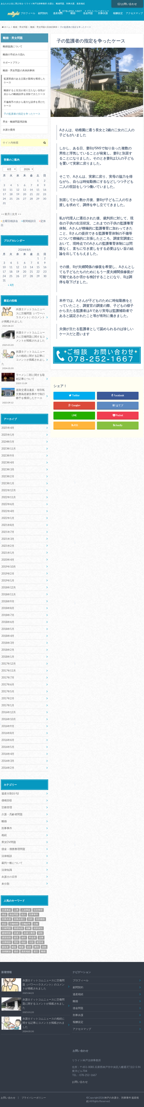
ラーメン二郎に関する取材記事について (30, 379)
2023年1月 (8, 483)
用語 (16, 942)
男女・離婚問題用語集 (15, 121)
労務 (36, 923)
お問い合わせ (129, 3)
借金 (4, 914)
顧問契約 (43, 13)
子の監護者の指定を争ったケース (22, 113)
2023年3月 (8, 469)
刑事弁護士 (19, 919)
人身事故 (25, 909)
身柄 (44, 946)
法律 (41, 937)
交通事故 (6, 909)
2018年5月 (8, 628)
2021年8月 (8, 524)
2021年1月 (8, 552)
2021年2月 (8, 545)
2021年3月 (8, 538)
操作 (23, 937)
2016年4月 (8, 753)
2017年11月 (9, 670)
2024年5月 (8, 441)
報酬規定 (118, 13)
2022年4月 (8, 511)
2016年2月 (8, 767)
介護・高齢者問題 (12, 814)
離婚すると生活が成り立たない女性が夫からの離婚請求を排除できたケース (24, 92)
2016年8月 (8, 733)
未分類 (5, 883)
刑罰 (30, 919)
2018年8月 (8, 608)
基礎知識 (18, 928)
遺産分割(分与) (10, 793)
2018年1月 (8, 656)
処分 (23, 914)
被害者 (40, 942)
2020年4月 (8, 559)
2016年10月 (9, 719)
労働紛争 (25, 923)
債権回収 (7, 800)
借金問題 (88, 13)
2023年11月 (9, 448)
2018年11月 (9, 594)
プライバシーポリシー (34, 1097)
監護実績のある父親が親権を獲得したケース (24, 80)
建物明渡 (6, 933)
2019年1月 (8, 580)
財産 (29, 946)
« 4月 (11, 285)
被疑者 (5, 946)
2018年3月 (8, 642)
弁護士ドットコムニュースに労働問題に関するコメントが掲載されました (23, 338)
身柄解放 (6, 951)
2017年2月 (8, 698)
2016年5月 (8, 746)
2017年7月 (8, 677)
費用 (36, 946)
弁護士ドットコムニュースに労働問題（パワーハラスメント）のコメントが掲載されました (23, 317)
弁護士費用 (9, 129)
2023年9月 (8, 455)
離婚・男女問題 (20, 27)
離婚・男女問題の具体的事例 (43, 27)
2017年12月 (9, 663)
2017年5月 (8, 691)
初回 (4, 923)
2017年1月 (8, 705)
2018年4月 (8, 635)
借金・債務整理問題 (13, 849)
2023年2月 (8, 476)
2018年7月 (8, 615)
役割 (40, 933)
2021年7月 (8, 531)
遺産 (16, 951)
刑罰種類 (40, 919)
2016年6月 (8, 740)
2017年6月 (8, 684)
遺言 (36, 951)
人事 (16, 909)
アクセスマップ (134, 13)
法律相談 (7, 855)
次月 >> (16, 214)
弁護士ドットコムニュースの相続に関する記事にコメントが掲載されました (23, 359)
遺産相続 (58, 13)
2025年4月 (8, 427)
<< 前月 (5, 214)
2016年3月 (8, 760)
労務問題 (6, 928)
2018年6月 (8, 621)
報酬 (28, 928)
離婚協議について (12, 46)
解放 (14, 946)
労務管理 (7, 807)
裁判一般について (12, 862)
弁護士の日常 (9, 876)
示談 (31, 942)
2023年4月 (8, 462)
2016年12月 (9, 712)
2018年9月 (8, 601)
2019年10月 (9, 566)
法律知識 (7, 869)
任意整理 (38, 909)
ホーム (7, 27)
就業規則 (38, 928)
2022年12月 (9, 490)
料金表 (32, 937)
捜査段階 (6, 937)
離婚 (72, 13)
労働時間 (13, 923)
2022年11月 (9, 497)
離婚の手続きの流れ (14, 54)
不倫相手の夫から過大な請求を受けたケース (24, 103)
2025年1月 (8, 434)
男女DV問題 (9, 842)
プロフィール (28, 13)
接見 (16, 937)
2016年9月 (8, 726)
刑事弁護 (103, 13)
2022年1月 (8, 518)
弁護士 (17, 933)
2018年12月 (9, 587)
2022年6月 (8, 504)
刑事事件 (7, 828)
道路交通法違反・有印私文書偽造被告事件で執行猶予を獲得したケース (23, 396)
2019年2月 (8, 573)
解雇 (21, 946)
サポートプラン (11, 62)
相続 (4, 835)
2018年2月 (8, 649)
